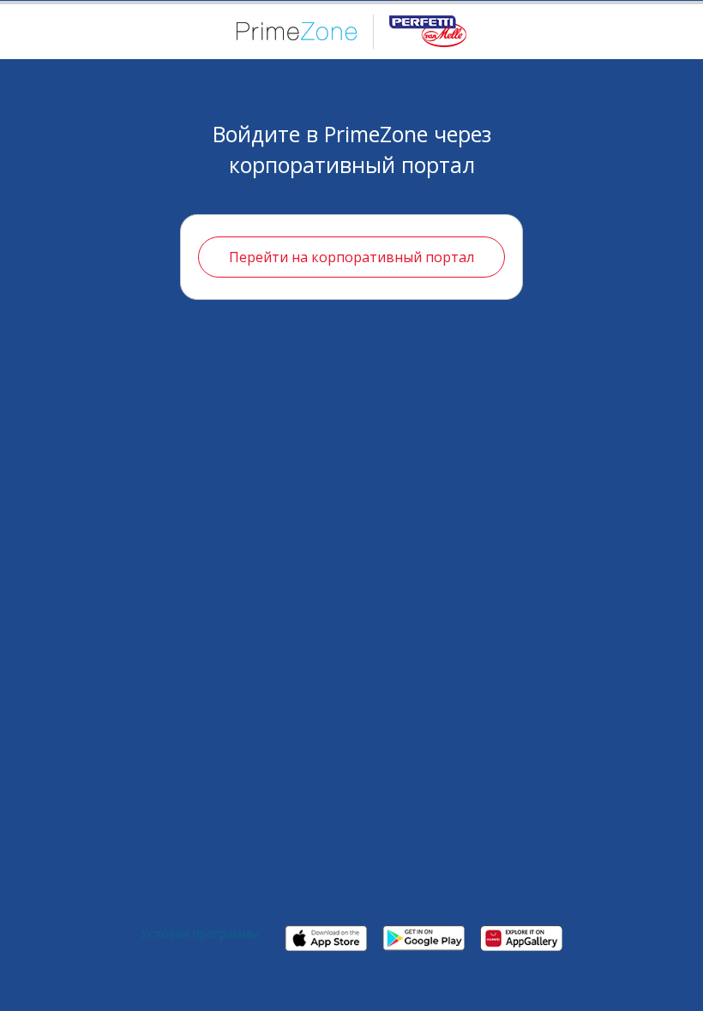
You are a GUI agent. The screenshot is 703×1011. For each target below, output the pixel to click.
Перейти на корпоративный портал (351, 257)
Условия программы (200, 933)
